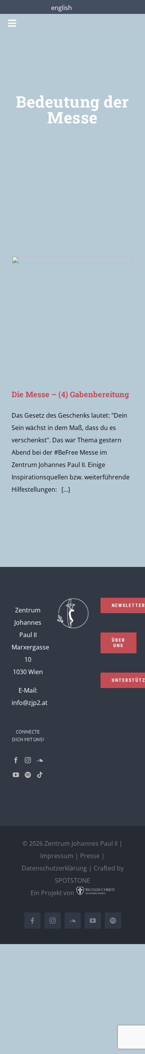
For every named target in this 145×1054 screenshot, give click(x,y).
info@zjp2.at (30, 702)
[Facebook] (16, 760)
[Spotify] (28, 775)
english (61, 7)
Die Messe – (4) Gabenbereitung (70, 394)
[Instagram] (28, 760)
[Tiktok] (40, 775)
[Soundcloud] (40, 760)
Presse (90, 856)
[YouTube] (16, 775)
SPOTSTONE (72, 880)
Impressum (56, 856)
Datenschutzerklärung (54, 868)
